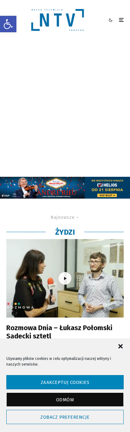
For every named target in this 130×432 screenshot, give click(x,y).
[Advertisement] (65, 108)
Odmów (65, 400)
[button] (8, 24)
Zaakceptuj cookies (65, 382)
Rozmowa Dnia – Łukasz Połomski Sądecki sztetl (59, 332)
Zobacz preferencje (64, 417)
